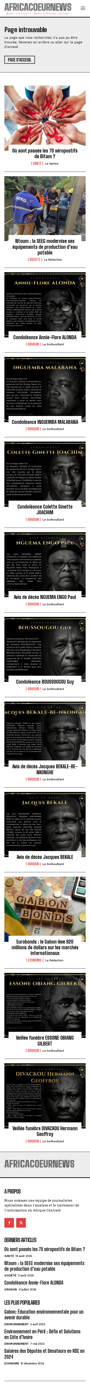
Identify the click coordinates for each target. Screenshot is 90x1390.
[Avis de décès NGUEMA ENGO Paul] (45, 564)
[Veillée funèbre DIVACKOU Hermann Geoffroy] (45, 1095)
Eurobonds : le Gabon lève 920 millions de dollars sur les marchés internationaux (45, 947)
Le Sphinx (52, 163)
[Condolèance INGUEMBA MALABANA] (45, 389)
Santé (37, 163)
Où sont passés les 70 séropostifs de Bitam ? (45, 153)
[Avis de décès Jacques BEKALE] (45, 824)
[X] (21, 1223)
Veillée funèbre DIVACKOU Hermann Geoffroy (45, 1131)
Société (34, 259)
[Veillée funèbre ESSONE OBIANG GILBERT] (45, 1005)
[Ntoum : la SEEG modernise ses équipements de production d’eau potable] (45, 208)
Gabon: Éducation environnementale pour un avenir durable (43, 1314)
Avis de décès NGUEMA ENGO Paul (45, 597)
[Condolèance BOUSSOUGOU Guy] (45, 649)
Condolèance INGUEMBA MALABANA (45, 422)
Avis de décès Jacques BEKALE (45, 857)
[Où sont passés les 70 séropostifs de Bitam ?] (45, 118)
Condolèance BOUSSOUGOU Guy (45, 682)
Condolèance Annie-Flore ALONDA (44, 337)
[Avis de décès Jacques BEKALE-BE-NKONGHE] (45, 734)
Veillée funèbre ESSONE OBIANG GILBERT (45, 1040)
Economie (35, 960)
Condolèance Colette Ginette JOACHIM (45, 509)
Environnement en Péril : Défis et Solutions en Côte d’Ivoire (42, 1334)
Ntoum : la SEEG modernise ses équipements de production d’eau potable (45, 247)
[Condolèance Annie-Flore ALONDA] (45, 304)
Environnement (16, 1324)
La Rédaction (53, 259)
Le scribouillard (53, 344)
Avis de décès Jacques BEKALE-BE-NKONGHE (45, 769)
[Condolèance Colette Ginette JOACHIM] (45, 474)
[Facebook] (9, 1223)
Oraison (33, 344)
